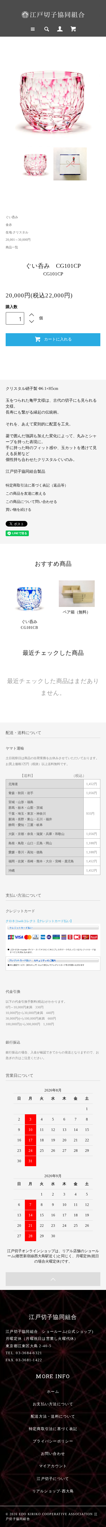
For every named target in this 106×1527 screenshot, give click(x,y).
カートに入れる (58, 339)
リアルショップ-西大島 (53, 1491)
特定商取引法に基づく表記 (53, 1429)
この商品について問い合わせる (31, 502)
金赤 (9, 224)
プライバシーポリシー (53, 1441)
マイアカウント (53, 1466)
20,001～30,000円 (18, 239)
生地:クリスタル (17, 232)
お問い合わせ (53, 1454)
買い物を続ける (18, 510)
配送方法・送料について (53, 1416)
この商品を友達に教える (26, 494)
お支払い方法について (53, 1404)
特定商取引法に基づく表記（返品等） (37, 485)
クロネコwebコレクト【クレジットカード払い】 (39, 921)
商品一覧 (12, 247)
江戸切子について (53, 1479)
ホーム (53, 1392)
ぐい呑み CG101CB (31, 625)
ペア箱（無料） (76, 612)
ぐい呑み (12, 217)
